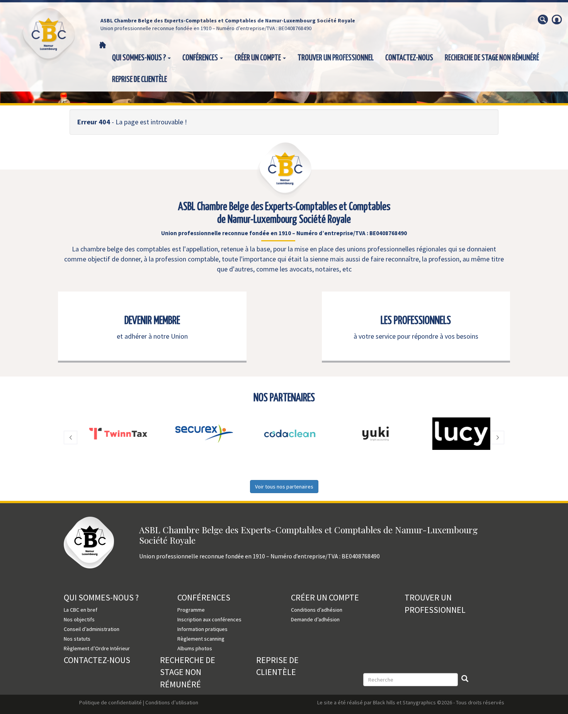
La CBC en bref (80, 609)
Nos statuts (77, 638)
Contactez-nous (409, 58)
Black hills (384, 702)
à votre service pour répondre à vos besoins (416, 336)
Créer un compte (258, 58)
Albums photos (194, 648)
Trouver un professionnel (336, 58)
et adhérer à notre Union (152, 336)
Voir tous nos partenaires (284, 486)
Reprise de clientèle (139, 79)
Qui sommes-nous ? (139, 58)
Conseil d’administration (91, 629)
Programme (191, 609)
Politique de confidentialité (110, 702)
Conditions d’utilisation (171, 702)
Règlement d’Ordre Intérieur (97, 648)
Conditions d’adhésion (316, 609)
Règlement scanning (200, 638)
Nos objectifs (79, 619)
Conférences (200, 58)
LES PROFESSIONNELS (416, 320)
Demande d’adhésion (315, 619)
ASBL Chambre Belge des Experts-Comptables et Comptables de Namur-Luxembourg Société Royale (227, 20)
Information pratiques (202, 629)
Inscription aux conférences (209, 619)
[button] (70, 437)
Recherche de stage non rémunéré (492, 58)
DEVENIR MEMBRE (152, 320)
